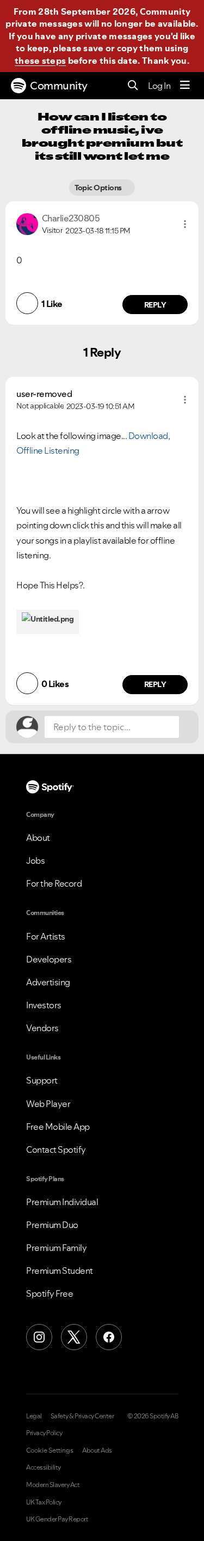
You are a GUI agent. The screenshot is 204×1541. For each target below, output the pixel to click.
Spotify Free (49, 1293)
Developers (48, 959)
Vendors (42, 1028)
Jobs (35, 860)
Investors (43, 1005)
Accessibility (43, 1467)
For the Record (54, 883)
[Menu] (185, 85)
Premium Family (56, 1248)
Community (59, 85)
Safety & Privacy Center (82, 1416)
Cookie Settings (49, 1450)
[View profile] (27, 223)
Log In (159, 86)
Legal (34, 1416)
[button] (185, 224)
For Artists (45, 936)
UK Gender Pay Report (57, 1519)
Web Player (48, 1104)
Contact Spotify (56, 1149)
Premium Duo (52, 1225)
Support (42, 1080)
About (38, 838)
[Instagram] (39, 1337)
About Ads (97, 1450)
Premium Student (59, 1271)
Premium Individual (62, 1202)
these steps (40, 61)
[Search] (133, 86)
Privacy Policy (44, 1433)
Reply (155, 304)
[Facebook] (109, 1337)
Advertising (48, 982)
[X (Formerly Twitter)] (74, 1337)
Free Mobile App (58, 1127)
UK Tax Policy (43, 1502)
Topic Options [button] (99, 187)
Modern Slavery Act (52, 1484)
